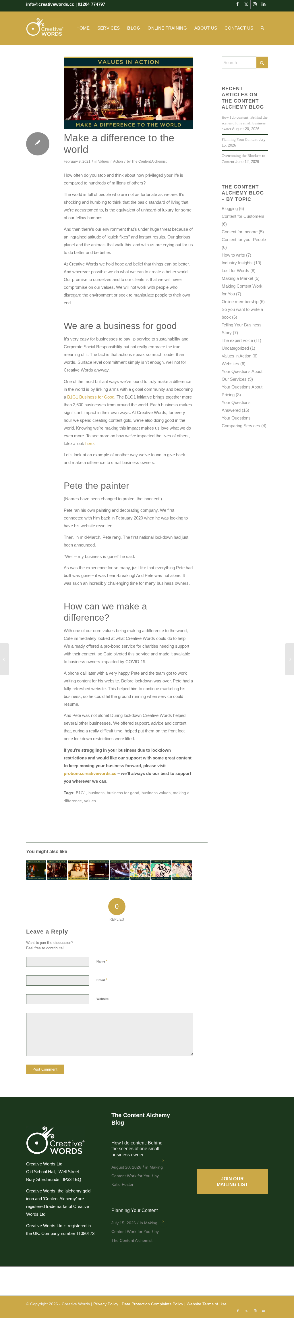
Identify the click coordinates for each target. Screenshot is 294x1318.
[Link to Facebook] (237, 4)
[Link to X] (246, 4)
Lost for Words (235, 270)
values (90, 801)
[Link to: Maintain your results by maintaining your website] (182, 870)
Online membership (240, 301)
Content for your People (244, 239)
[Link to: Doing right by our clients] (57, 870)
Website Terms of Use (207, 1304)
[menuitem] (83, 28)
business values (156, 793)
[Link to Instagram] (255, 4)
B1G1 (81, 793)
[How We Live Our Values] (4, 659)
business (96, 793)
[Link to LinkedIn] (263, 4)
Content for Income (240, 231)
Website (102, 998)
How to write (233, 255)
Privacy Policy (105, 1304)
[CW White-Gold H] (44, 28)
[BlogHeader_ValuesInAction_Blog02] (128, 93)
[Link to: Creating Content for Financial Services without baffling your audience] (99, 870)
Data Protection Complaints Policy (152, 1304)
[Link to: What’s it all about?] (161, 870)
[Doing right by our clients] (289, 659)
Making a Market (237, 278)
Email (101, 980)
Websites (230, 363)
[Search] (262, 28)
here (89, 443)
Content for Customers (243, 216)
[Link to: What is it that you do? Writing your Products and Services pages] (140, 870)
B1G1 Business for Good (90, 397)
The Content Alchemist (149, 161)
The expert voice (237, 340)
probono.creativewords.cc (90, 773)
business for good (123, 793)
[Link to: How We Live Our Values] (36, 870)
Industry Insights (237, 262)
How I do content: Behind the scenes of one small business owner (245, 123)
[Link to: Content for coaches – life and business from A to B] (120, 870)
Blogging (230, 208)
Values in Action (110, 161)
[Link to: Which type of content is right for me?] (78, 870)
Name (101, 961)
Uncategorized (235, 348)
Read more (163, 1162)
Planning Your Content (240, 140)
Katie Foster (122, 1184)
